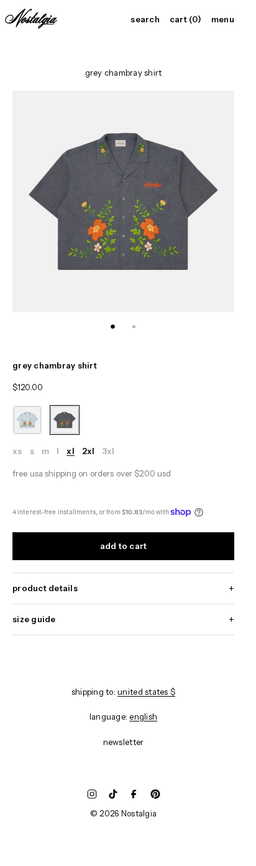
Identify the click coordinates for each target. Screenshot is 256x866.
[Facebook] (134, 794)
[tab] (113, 327)
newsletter (123, 742)
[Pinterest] (155, 794)
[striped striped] (27, 420)
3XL (109, 451)
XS (17, 451)
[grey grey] (65, 420)
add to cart (123, 546)
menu (222, 20)
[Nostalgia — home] (31, 19)
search (145, 20)
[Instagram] (92, 794)
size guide (34, 619)
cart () (185, 20)
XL (70, 451)
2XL (88, 451)
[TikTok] (113, 794)
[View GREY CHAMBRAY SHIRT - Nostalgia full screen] (123, 201)
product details (45, 588)
